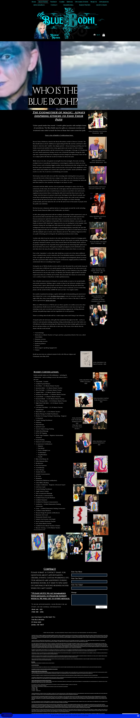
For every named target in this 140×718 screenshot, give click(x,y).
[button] (103, 34)
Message (73, 592)
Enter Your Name (76, 572)
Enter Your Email (76, 578)
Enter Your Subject (77, 585)
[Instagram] (93, 622)
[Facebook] (89, 622)
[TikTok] (86, 622)
